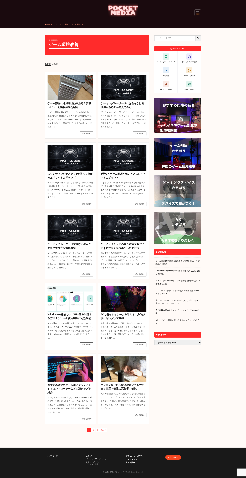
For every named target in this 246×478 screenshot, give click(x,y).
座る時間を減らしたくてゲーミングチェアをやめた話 (178, 311)
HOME (49, 25)
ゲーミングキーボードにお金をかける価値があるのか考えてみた (122, 105)
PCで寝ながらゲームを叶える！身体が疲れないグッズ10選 (123, 316)
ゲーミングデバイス (189, 62)
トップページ (52, 456)
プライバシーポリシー (135, 456)
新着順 (48, 64)
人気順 (55, 64)
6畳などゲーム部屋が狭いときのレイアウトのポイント (123, 176)
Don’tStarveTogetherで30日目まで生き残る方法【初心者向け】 (178, 272)
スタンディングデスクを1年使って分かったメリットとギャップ (70, 176)
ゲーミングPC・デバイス (165, 62)
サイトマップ (131, 459)
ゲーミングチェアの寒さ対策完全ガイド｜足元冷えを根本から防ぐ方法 (122, 246)
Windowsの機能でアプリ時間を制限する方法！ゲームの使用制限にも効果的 (70, 316)
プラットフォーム (166, 90)
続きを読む (86, 133)
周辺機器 (166, 76)
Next (102, 430)
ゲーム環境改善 (77, 24)
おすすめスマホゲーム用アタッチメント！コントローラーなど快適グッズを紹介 (69, 389)
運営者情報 (130, 463)
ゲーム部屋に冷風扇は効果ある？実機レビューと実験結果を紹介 (69, 105)
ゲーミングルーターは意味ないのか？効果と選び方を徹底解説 (69, 246)
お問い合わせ (173, 457)
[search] (198, 38)
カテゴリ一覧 (189, 90)
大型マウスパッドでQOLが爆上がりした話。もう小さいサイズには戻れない (177, 302)
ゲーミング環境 (62, 24)
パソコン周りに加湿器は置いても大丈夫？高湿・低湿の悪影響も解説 (122, 387)
